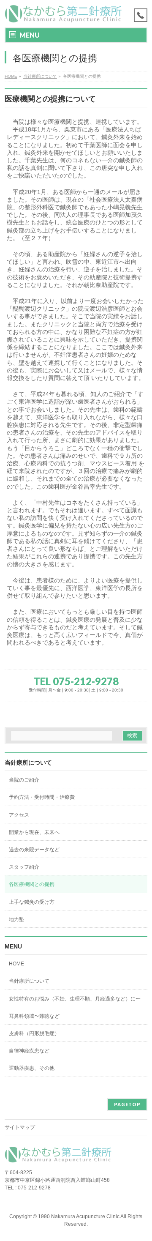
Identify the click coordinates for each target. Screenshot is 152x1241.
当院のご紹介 (24, 780)
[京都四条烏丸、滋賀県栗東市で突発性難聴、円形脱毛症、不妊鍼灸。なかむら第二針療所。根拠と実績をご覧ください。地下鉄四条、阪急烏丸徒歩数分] (65, 13)
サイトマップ (20, 1127)
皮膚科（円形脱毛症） (34, 1033)
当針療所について (28, 762)
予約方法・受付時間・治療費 (42, 797)
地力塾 (16, 919)
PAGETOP (127, 1104)
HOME (16, 964)
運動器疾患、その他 (31, 1068)
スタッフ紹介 (24, 867)
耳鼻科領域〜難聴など (34, 1016)
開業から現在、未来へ (34, 832)
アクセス (19, 815)
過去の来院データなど (34, 850)
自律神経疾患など (29, 1051)
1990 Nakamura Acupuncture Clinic (78, 1216)
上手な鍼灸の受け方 (31, 902)
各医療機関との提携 (31, 884)
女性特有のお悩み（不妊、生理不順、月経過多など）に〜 (75, 999)
